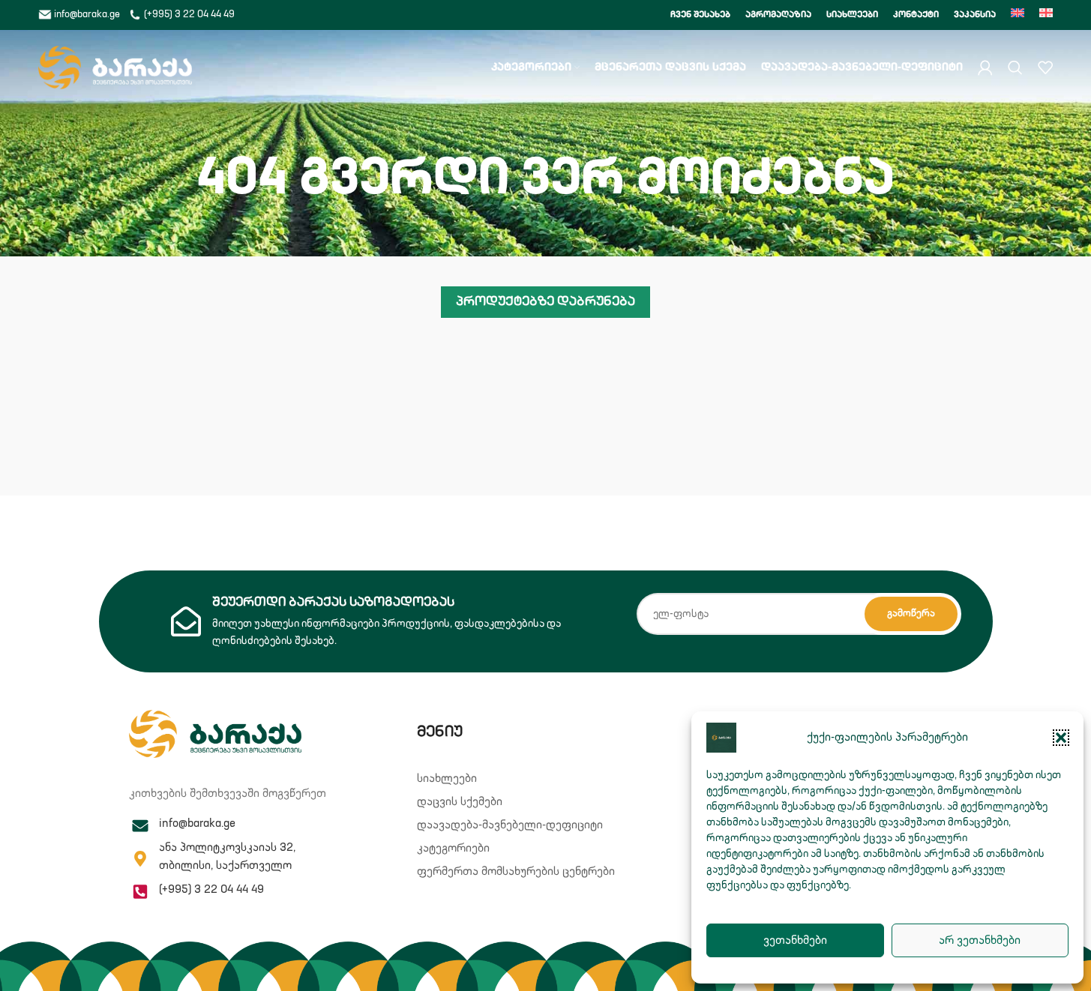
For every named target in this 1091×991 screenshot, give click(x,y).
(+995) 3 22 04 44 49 (188, 14)
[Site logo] (115, 67)
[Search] (1015, 67)
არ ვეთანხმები (980, 940)
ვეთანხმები (795, 940)
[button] (1061, 737)
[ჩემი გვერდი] (985, 67)
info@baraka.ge (87, 14)
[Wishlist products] (1045, 67)
